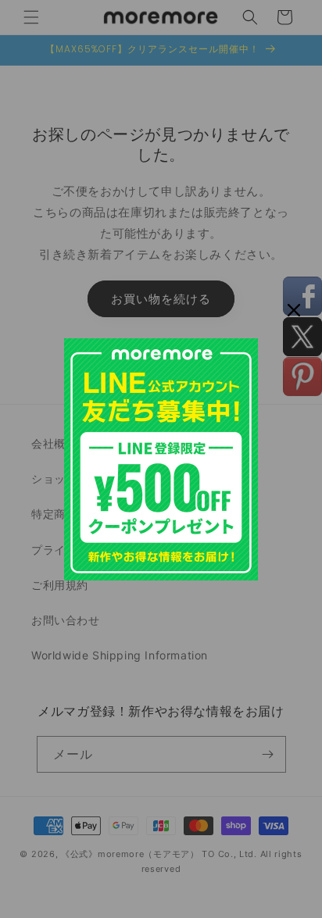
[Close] (294, 310)
